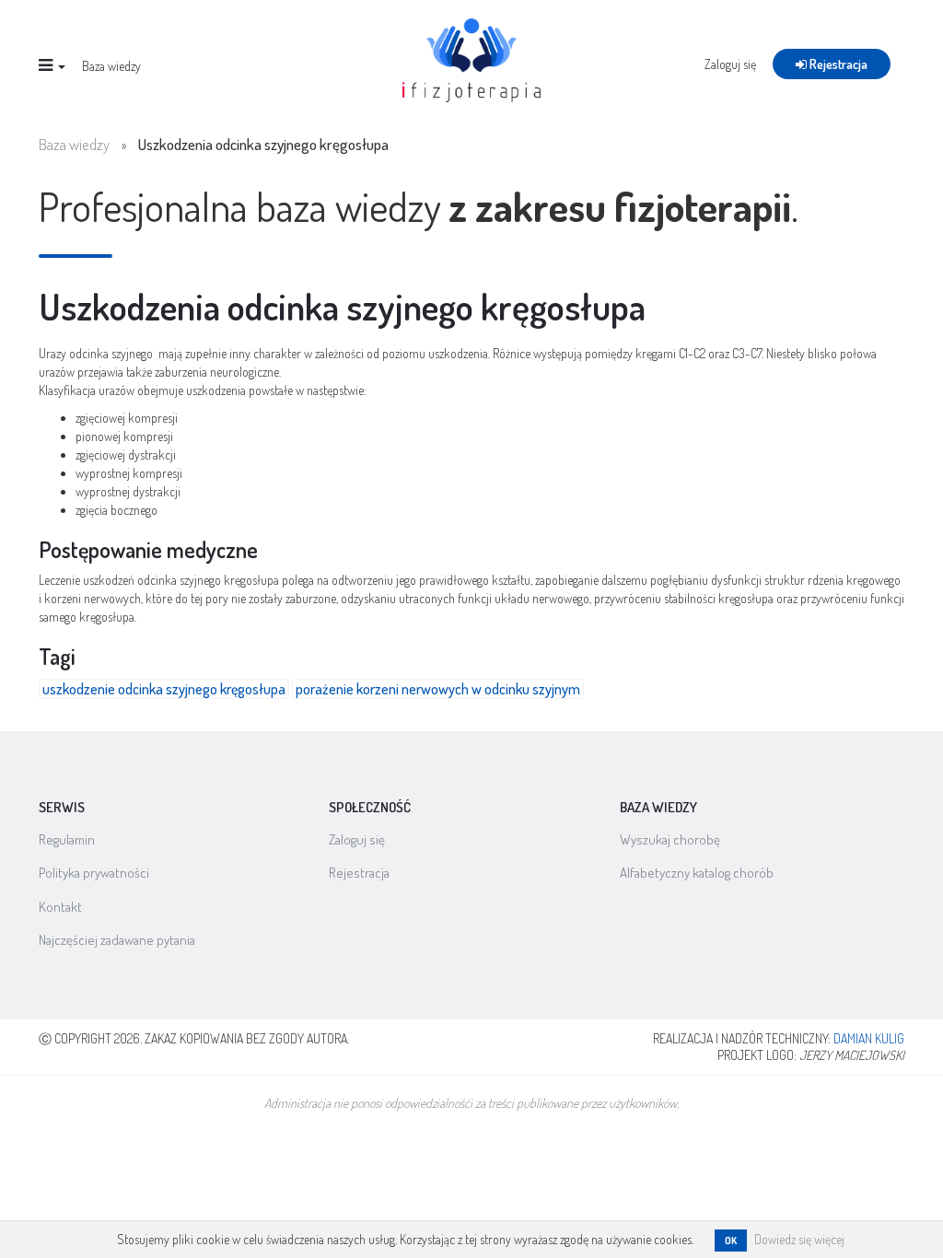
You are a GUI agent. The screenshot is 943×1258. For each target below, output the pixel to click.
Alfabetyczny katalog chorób (697, 872)
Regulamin (67, 839)
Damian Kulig (868, 1038)
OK (731, 1240)
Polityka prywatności (94, 872)
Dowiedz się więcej (799, 1239)
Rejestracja (837, 64)
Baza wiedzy (111, 66)
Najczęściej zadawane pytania (117, 940)
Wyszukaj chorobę (670, 839)
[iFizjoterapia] (471, 58)
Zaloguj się (730, 64)
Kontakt (60, 906)
